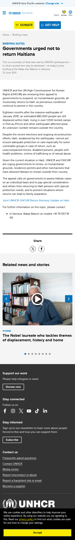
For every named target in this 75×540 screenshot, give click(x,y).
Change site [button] (52, 3)
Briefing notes (20, 34)
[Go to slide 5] (40, 355)
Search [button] (56, 15)
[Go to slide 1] (26, 355)
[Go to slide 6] (43, 355)
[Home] (20, 13)
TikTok (37, 411)
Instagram (13, 411)
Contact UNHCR (12, 464)
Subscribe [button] (12, 440)
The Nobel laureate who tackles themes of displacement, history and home (37, 338)
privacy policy (26, 519)
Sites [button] (70, 15)
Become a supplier (14, 486)
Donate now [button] (13, 387)
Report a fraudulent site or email (22, 480)
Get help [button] (52, 25)
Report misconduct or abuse (20, 475)
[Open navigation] (4, 13)
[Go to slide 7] (47, 355)
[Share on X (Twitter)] (33, 249)
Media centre (11, 469)
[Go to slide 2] (29, 355)
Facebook (5, 411)
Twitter (21, 411)
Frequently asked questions (19, 458)
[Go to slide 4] (36, 355)
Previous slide (6, 299)
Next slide (68, 299)
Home (6, 34)
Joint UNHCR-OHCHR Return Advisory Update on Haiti (36, 200)
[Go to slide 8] (50, 355)
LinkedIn (45, 411)
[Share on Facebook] (41, 249)
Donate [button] (64, 15)
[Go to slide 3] (33, 355)
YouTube (29, 411)
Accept (37, 532)
